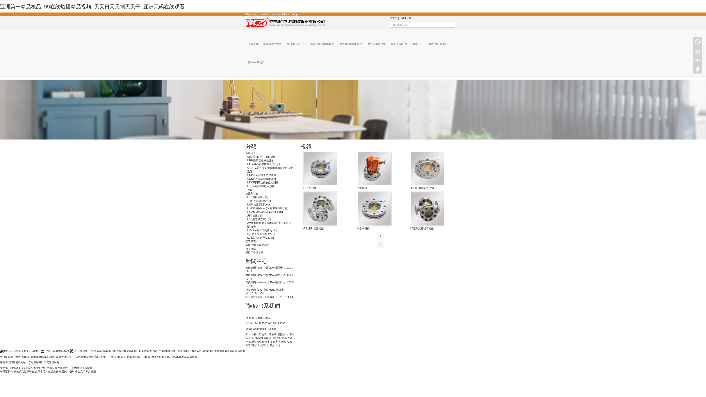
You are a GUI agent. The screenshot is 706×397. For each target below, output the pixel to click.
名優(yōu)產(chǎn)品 (322, 43)
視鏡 (249, 190)
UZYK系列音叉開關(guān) (262, 230)
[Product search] (459, 26)
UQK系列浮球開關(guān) (261, 178)
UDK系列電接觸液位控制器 (262, 182)
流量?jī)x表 (252, 193)
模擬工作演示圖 (254, 252)
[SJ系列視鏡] (320, 168)
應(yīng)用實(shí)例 (351, 43)
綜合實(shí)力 (399, 43)
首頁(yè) (253, 43)
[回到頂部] (697, 70)
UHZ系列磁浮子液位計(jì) (261, 156)
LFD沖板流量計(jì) (257, 197)
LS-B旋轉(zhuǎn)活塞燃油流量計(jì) (267, 208)
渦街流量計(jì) (255, 215)
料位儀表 (251, 226)
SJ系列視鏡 (310, 188)
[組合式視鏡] (374, 208)
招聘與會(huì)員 (437, 43)
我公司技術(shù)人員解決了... (262, 297)
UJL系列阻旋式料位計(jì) (261, 234)
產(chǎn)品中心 (296, 43)
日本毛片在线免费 (48, 371)
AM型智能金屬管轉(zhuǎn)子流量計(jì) (269, 223)
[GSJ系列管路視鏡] (320, 208)
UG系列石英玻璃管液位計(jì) (263, 164)
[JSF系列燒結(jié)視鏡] (427, 168)
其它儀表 (251, 241)
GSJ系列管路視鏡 (313, 228)
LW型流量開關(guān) (259, 204)
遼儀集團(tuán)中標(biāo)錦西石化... (266, 267)
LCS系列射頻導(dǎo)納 (260, 186)
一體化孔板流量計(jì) (259, 201)
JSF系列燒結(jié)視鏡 (422, 188)
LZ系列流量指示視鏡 (422, 228)
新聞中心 (417, 43)
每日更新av (6, 371)
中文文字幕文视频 (85, 371)
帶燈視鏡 (362, 188)
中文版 (393, 18)
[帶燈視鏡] (374, 168)
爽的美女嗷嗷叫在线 (25, 371)
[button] (272, 53)
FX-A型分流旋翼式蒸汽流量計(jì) (265, 212)
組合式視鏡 (363, 228)
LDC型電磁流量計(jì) (259, 219)
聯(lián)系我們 (256, 62)
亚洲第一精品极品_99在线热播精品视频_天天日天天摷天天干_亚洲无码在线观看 (92, 6)
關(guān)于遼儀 (272, 43)
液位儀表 (251, 153)
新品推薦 (251, 248)
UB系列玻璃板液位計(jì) (260, 160)
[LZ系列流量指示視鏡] (427, 208)
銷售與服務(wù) (377, 43)
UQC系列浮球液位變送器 (261, 175)
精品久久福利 (66, 371)
